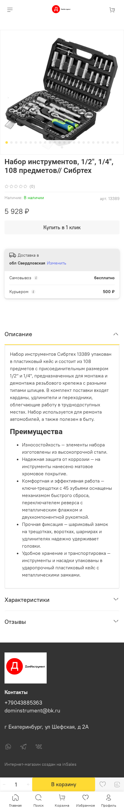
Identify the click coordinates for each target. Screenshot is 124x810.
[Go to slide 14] (69, 142)
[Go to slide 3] (16, 142)
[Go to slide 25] (62, 147)
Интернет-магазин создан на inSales (40, 764)
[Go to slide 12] (59, 142)
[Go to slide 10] (50, 142)
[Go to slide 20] (98, 142)
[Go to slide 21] (103, 142)
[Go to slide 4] (21, 142)
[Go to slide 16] (79, 142)
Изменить (56, 263)
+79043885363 (23, 702)
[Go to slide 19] (93, 142)
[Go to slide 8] (40, 142)
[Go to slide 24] (117, 142)
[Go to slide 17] (83, 142)
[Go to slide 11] (55, 142)
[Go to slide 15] (74, 142)
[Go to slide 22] (108, 142)
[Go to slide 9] (45, 142)
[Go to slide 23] (112, 142)
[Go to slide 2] (11, 142)
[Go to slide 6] (30, 142)
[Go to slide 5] (26, 142)
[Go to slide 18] (88, 142)
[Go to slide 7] (35, 142)
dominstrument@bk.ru (32, 710)
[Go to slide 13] (64, 142)
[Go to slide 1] (6, 142)
